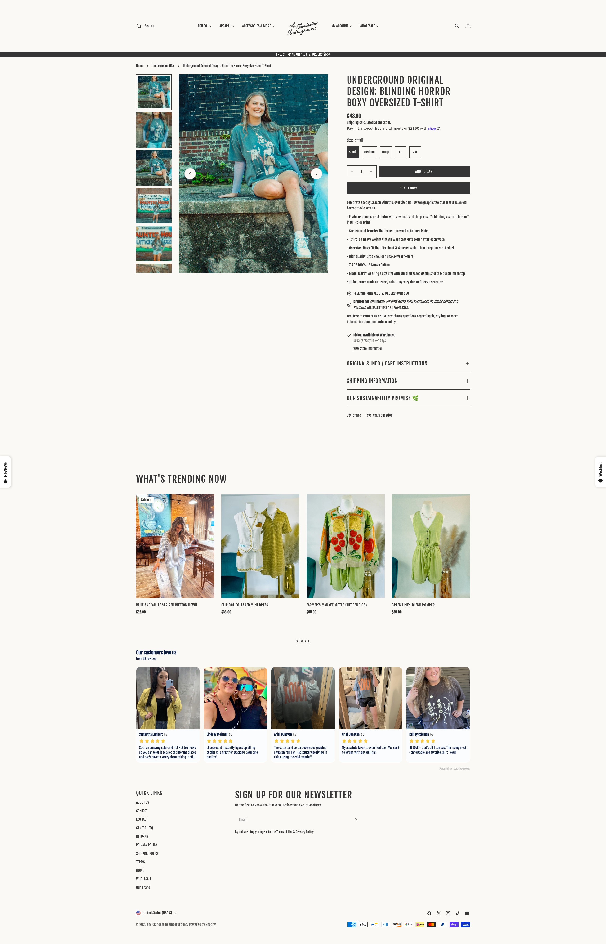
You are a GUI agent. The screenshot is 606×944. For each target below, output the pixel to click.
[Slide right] (316, 173)
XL (400, 152)
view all (303, 641)
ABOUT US (142, 802)
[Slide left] (190, 173)
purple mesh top (454, 273)
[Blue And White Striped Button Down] (175, 546)
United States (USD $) (157, 913)
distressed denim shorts (422, 273)
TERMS (140, 862)
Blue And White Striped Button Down (166, 605)
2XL (415, 152)
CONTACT (141, 811)
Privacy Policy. (305, 832)
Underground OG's (163, 66)
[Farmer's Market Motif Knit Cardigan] (346, 546)
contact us (370, 316)
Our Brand (143, 887)
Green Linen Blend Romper (413, 605)
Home (139, 66)
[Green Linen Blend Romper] (431, 546)
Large (386, 152)
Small (353, 152)
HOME (140, 870)
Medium (369, 152)
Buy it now (408, 188)
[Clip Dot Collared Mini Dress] (260, 546)
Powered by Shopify (202, 924)
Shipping (353, 122)
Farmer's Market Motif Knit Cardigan (337, 605)
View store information (368, 349)
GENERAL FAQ (144, 828)
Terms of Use (284, 832)
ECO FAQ (141, 819)
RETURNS (142, 836)
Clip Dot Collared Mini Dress (244, 605)
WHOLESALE (144, 879)
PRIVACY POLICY (146, 845)
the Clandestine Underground (167, 924)
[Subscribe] (356, 820)
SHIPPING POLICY (147, 853)
